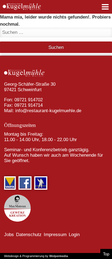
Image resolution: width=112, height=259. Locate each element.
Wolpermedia (58, 256)
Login (74, 234)
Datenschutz (29, 234)
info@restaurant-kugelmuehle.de (48, 110)
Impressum (55, 234)
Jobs (9, 234)
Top (106, 254)
